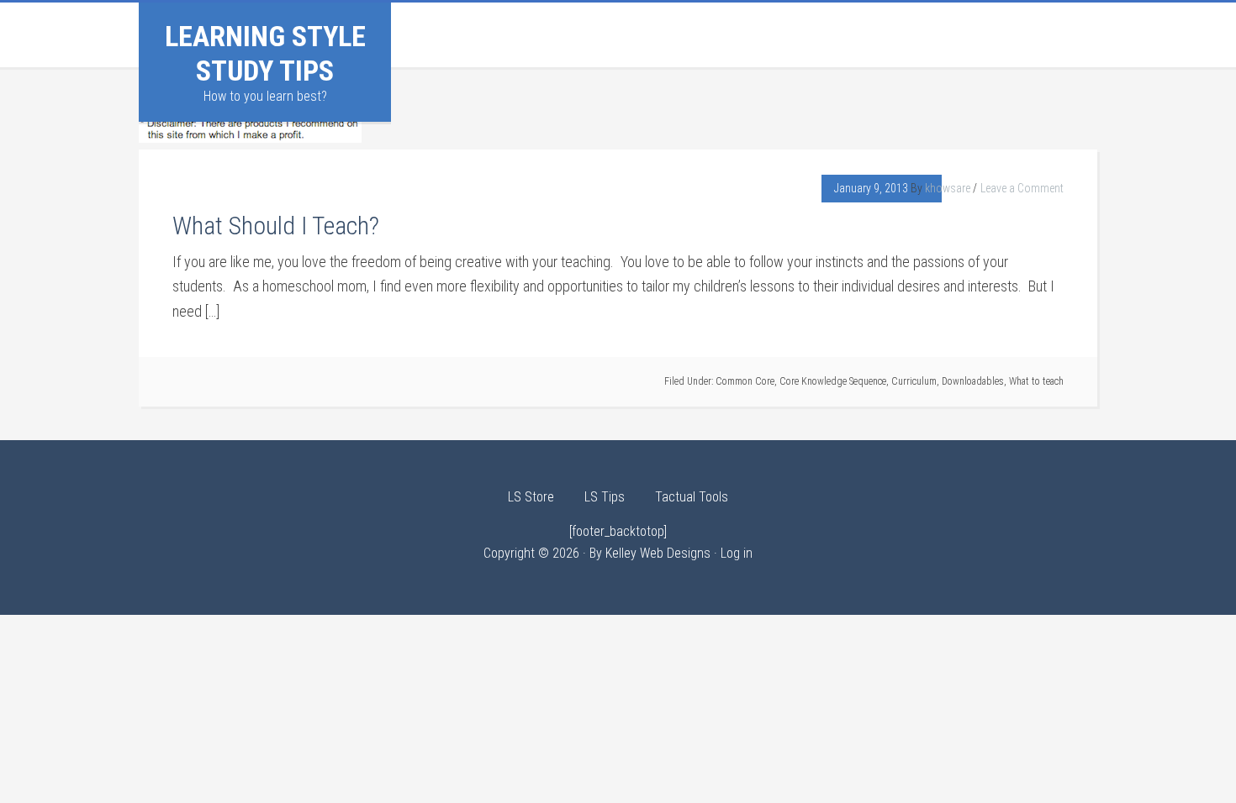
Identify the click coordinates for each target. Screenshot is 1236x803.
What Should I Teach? (275, 225)
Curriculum (914, 381)
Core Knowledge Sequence (832, 381)
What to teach (1036, 381)
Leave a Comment (1022, 188)
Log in (737, 553)
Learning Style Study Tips (265, 53)
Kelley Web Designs (657, 553)
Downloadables (973, 381)
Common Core (745, 381)
